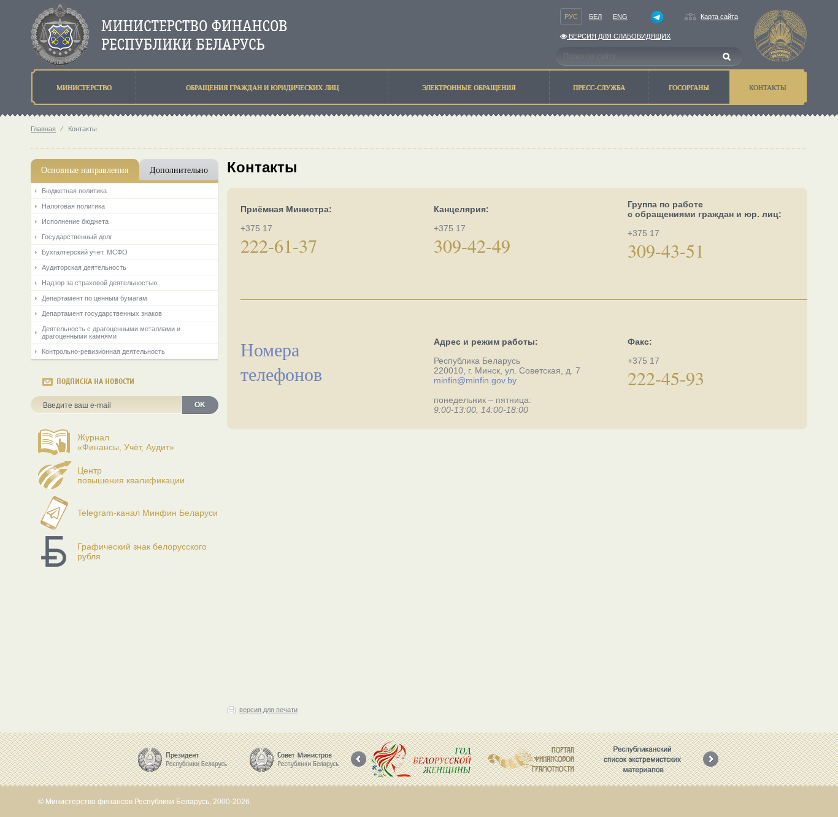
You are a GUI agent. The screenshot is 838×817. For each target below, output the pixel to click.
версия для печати (268, 709)
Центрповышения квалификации (131, 475)
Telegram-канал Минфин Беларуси (147, 513)
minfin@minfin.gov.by (475, 380)
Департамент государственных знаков (102, 313)
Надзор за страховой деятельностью (99, 282)
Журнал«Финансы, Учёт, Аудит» (125, 442)
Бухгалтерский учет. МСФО (85, 252)
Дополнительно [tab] (179, 169)
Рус (571, 16)
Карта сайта (719, 16)
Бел (595, 16)
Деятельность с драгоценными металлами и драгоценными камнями (111, 332)
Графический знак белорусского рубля (142, 551)
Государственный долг (77, 236)
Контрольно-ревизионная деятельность (103, 351)
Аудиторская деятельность (84, 267)
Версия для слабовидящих (619, 36)
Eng (620, 16)
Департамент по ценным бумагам (94, 298)
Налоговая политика (73, 206)
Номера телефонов (281, 361)
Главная (43, 128)
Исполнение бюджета (75, 221)
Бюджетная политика (74, 190)
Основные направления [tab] (84, 169)
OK (200, 405)
